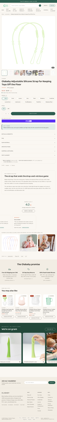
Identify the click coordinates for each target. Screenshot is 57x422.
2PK (4, 108)
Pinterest (13, 165)
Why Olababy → (47, 280)
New (3, 10)
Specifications (6, 146)
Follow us (50, 329)
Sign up (52, 382)
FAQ (3, 138)
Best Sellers (29, 402)
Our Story (40, 395)
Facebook (7, 165)
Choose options (8, 316)
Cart (52, 5)
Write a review (28, 211)
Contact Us (50, 397)
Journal (46, 10)
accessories (7, 14)
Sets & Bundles (30, 404)
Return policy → (28, 278)
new (22, 256)
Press (39, 408)
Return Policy (51, 407)
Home (3, 14)
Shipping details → (10, 280)
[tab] (4, 73)
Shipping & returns (7, 151)
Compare (11, 295)
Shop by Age (30, 397)
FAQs (49, 395)
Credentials (40, 399)
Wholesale (50, 410)
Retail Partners (30, 406)
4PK (8, 108)
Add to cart (33, 113)
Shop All (17, 256)
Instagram (4, 404)
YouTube (22, 404)
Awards (39, 410)
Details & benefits (7, 134)
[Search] (40, 5)
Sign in (45, 5)
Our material (6, 142)
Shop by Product (31, 399)
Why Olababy (6, 155)
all (25, 256)
